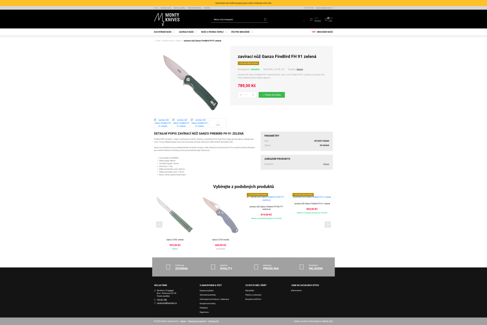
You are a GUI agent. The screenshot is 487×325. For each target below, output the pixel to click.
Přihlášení (204, 308)
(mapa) (170, 290)
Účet (316, 18)
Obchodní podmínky (194, 8)
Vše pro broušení (240, 31)
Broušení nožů (166, 8)
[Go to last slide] (159, 224)
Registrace (204, 312)
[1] (265, 20)
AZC (331, 321)
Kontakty (207, 8)
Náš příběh (249, 291)
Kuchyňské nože (162, 31)
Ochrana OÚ (213, 321)
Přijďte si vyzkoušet (253, 295)
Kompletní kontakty (208, 304)
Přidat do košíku (273, 95)
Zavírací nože (186, 31)
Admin (183, 321)
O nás (156, 8)
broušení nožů (240, 3)
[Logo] (166, 19)
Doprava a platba (179, 8)
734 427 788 (308, 8)
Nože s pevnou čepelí (212, 31)
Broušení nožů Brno (253, 299)
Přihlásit (317, 21)
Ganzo (178, 41)
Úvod (158, 41)
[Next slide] (328, 224)
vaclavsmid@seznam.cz (324, 8)
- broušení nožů (322, 31)
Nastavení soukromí (197, 321)
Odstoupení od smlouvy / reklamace (214, 299)
